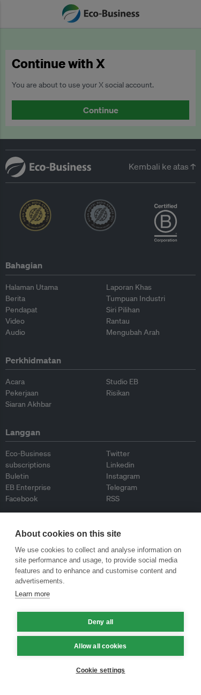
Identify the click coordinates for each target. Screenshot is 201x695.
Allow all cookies (100, 646)
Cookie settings (100, 670)
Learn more (32, 594)
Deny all (101, 622)
